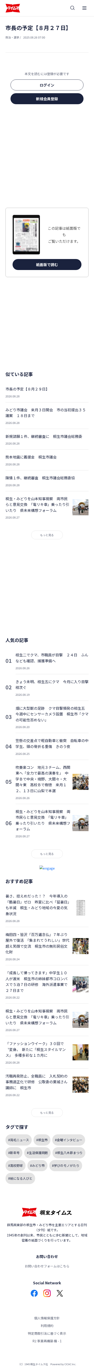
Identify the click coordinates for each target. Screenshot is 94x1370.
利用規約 (47, 1325)
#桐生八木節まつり (69, 1152)
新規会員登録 (47, 98)
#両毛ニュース (18, 1140)
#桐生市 (42, 1140)
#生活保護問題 (37, 1152)
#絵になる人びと (20, 1178)
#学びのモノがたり (65, 1165)
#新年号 (14, 1152)
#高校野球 (15, 1165)
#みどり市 (37, 1165)
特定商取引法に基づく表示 (47, 1333)
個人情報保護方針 (47, 1318)
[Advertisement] (47, 157)
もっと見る (47, 535)
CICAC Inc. (70, 1364)
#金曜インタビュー (68, 1140)
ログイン (47, 85)
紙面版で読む (47, 264)
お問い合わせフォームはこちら (47, 1266)
